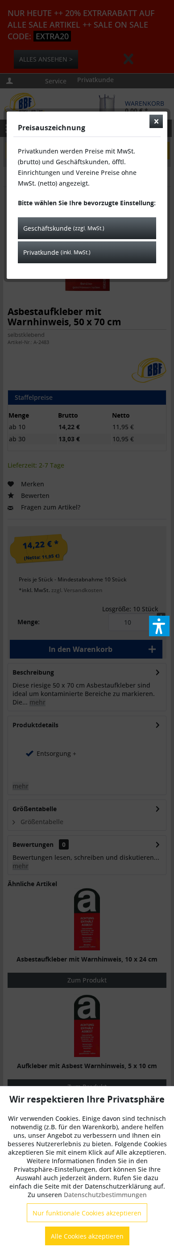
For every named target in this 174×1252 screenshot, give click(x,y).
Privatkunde (57, 252)
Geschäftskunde (63, 228)
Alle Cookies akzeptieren (87, 1236)
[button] (159, 626)
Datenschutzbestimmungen (105, 1194)
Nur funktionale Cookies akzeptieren (87, 1213)
